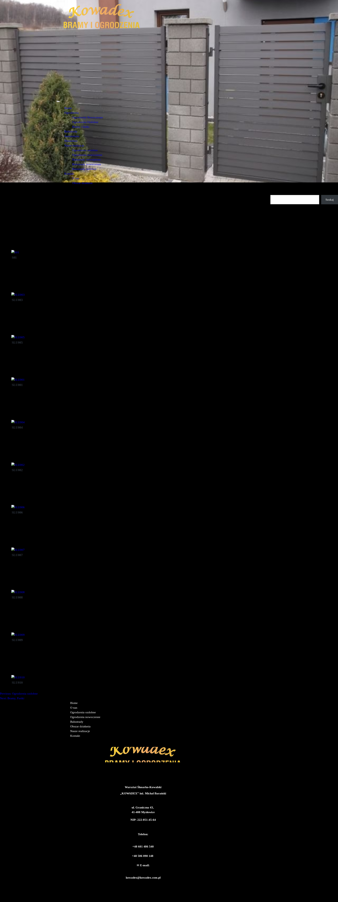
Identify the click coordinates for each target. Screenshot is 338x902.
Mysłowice (148, 812)
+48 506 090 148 (142, 855)
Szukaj (274, 192)
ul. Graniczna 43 (142, 807)
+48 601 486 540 (143, 846)
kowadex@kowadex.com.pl (143, 877)
